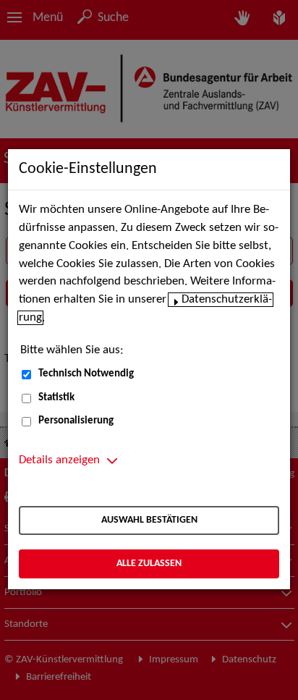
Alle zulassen (149, 563)
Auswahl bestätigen (149, 520)
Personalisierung (76, 421)
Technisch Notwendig (86, 373)
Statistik (56, 397)
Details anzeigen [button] (59, 460)
